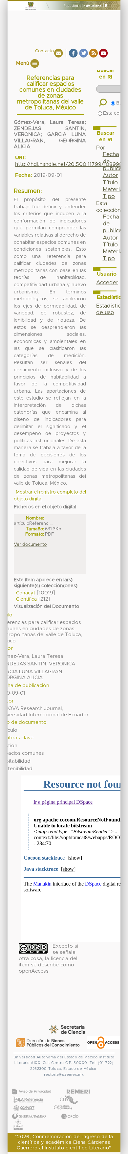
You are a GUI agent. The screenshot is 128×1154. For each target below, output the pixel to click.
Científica (26, 599)
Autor (110, 175)
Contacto (44, 51)
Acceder (107, 282)
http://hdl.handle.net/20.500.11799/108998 (68, 164)
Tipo (109, 196)
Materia (113, 190)
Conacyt (25, 593)
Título (110, 183)
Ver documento (30, 544)
